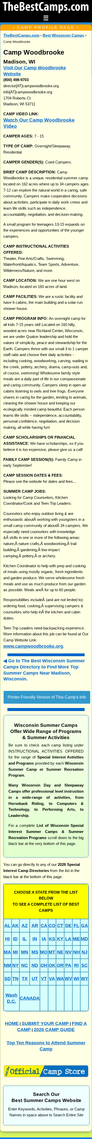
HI (7, 938)
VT (44, 978)
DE (68, 925)
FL (76, 925)
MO (44, 952)
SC (84, 965)
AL (7, 925)
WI (76, 978)
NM (7, 965)
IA (44, 938)
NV (68, 952)
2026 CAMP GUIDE (54, 1029)
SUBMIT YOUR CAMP (45, 1023)
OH (43, 965)
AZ (24, 925)
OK (52, 965)
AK (15, 925)
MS (34, 952)
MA (7, 952)
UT (35, 978)
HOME (12, 1023)
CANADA (30, 998)
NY (15, 965)
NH (76, 952)
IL (24, 938)
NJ (84, 952)
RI (76, 965)
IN (34, 938)
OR (60, 965)
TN (15, 978)
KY (60, 938)
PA (68, 965)
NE (60, 952)
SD (7, 978)
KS (52, 938)
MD (84, 938)
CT (60, 925)
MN (24, 952)
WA (60, 978)
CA (44, 925)
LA (68, 938)
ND (34, 965)
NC (24, 965)
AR (34, 925)
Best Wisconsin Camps (63, 35)
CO (52, 925)
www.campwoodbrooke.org (33, 646)
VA (52, 978)
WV (68, 978)
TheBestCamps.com (21, 35)
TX (25, 978)
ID (15, 938)
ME (76, 938)
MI (15, 952)
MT (52, 952)
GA (84, 925)
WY (84, 978)
